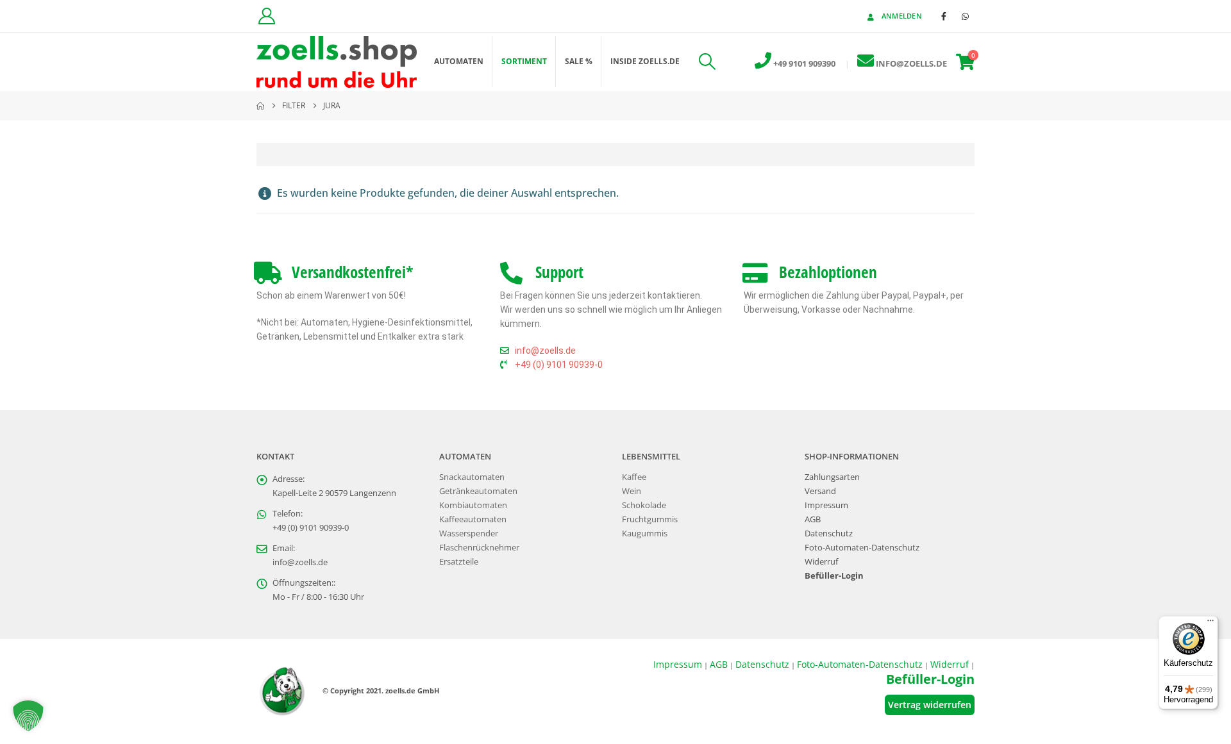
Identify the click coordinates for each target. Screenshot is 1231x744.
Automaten (458, 61)
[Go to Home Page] (260, 106)
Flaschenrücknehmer (479, 547)
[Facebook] (944, 16)
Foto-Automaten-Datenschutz (862, 547)
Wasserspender (468, 533)
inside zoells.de (645, 61)
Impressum (826, 505)
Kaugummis (644, 533)
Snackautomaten (472, 477)
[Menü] (1210, 623)
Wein (631, 491)
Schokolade (644, 505)
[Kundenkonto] (266, 16)
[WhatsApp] (965, 16)
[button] (707, 61)
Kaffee (634, 477)
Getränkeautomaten (478, 491)
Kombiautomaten (473, 505)
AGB (813, 519)
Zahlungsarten (832, 477)
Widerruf (821, 561)
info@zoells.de (300, 562)
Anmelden (902, 16)
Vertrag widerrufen (929, 705)
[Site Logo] (336, 62)
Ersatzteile (458, 561)
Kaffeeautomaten (473, 519)
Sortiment (524, 61)
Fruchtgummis (650, 519)
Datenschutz (829, 533)
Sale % (578, 61)
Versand (820, 491)
